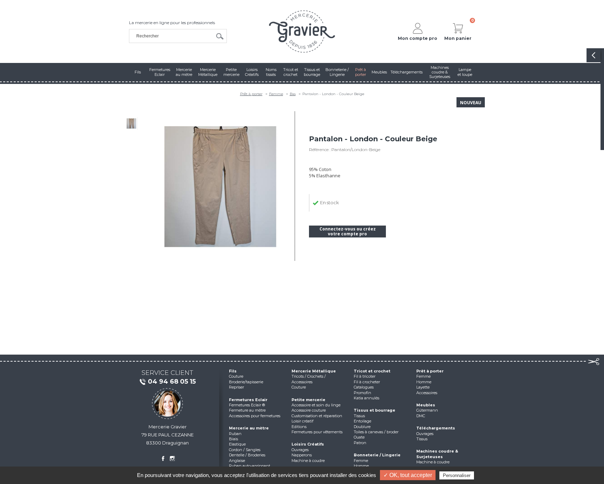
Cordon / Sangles (244, 449)
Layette (423, 387)
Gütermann (427, 410)
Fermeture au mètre (247, 410)
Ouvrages (300, 449)
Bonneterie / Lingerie (377, 455)
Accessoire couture (309, 410)
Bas (293, 94)
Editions (299, 426)
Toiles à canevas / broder (376, 431)
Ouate (359, 437)
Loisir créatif (303, 421)
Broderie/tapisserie (246, 381)
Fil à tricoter (364, 376)
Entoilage (362, 421)
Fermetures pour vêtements (317, 431)
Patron (360, 442)
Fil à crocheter (367, 381)
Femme (276, 94)
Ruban (235, 433)
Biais (233, 438)
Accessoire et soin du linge (316, 405)
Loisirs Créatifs (308, 444)
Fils (233, 371)
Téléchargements (435, 428)
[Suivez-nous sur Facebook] (163, 458)
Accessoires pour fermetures (254, 415)
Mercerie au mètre (249, 428)
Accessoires (426, 392)
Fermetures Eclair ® (247, 405)
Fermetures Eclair (248, 399)
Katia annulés (366, 398)
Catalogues (364, 387)
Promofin (362, 392)
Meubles (425, 405)
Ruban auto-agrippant (249, 465)
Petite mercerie (308, 399)
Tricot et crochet (372, 371)
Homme (361, 465)
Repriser (236, 387)
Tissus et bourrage (374, 410)
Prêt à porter (251, 94)
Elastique (237, 444)
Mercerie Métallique (314, 371)
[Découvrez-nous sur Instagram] (172, 458)
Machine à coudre (308, 460)
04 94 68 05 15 (172, 381)
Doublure (362, 426)
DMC (420, 415)
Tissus (359, 415)
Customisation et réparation (317, 415)
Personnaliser (456, 475)
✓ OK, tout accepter (407, 475)
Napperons (302, 455)
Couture (236, 376)
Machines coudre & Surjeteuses (437, 454)
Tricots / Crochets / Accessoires (309, 379)
